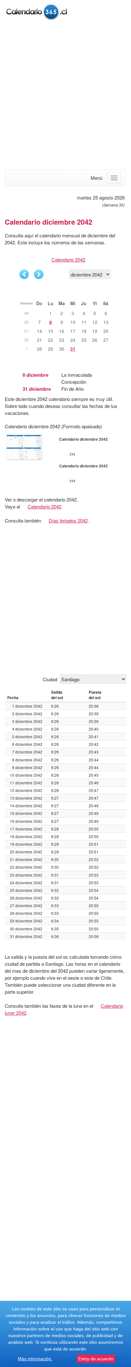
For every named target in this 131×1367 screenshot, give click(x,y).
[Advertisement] (65, 95)
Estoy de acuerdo (96, 1358)
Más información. (35, 1358)
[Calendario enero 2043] (39, 274)
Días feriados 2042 (68, 520)
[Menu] (114, 177)
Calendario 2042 (68, 259)
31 (72, 349)
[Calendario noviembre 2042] (24, 274)
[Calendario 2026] (36, 11)
